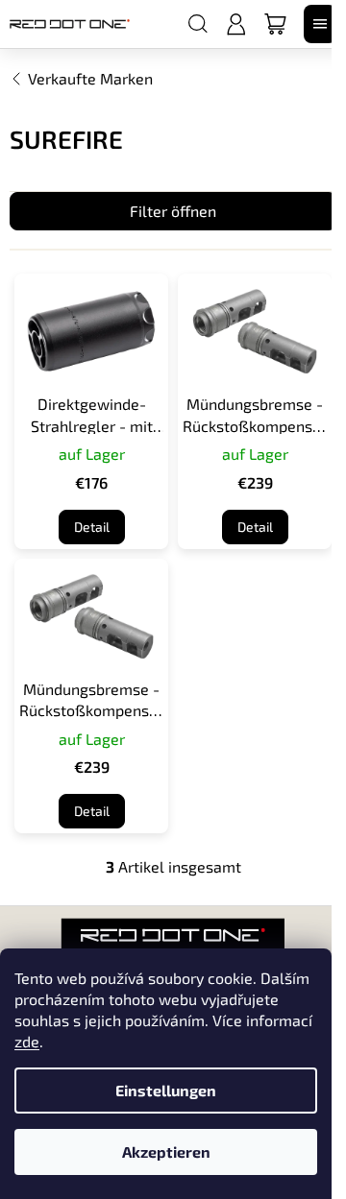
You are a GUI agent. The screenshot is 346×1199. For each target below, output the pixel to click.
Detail (92, 526)
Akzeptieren (166, 1151)
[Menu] (320, 24)
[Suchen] (198, 24)
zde (26, 1041)
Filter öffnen (173, 211)
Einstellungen (165, 1090)
